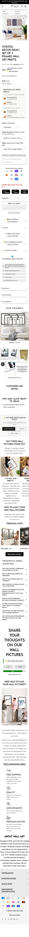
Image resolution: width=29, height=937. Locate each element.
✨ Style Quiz (21, 428)
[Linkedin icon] (11, 920)
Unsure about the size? (10, 927)
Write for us (6, 933)
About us (5, 881)
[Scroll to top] (25, 928)
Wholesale (5, 930)
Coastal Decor (16, 64)
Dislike (20, 667)
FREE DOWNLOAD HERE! (14, 764)
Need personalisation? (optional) (14, 155)
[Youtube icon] (13, 920)
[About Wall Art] (14, 6)
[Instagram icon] (8, 920)
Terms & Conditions (9, 924)
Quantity (5, 198)
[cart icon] (25, 6)
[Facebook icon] (5, 920)
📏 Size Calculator (8, 428)
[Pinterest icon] (2, 920)
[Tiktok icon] (16, 920)
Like (8, 667)
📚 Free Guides (14, 433)
